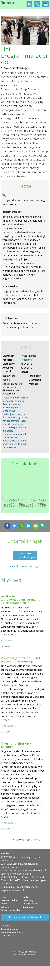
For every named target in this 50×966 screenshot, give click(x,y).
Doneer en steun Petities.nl (25, 917)
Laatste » (37, 840)
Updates (27, 897)
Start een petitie (9, 900)
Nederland (26, 359)
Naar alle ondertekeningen (25, 566)
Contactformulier (9, 929)
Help (3, 897)
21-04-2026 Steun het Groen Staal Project (22, 877)
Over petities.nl (30, 903)
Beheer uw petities (10, 910)
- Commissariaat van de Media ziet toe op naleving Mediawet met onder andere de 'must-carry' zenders (14, 441)
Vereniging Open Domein (25, 954)
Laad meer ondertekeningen (25, 555)
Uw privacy (28, 900)
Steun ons (28, 907)
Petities (4, 903)
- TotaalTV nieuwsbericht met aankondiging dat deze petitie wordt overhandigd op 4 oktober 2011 (15, 404)
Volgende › (25, 840)
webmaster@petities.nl (12, 932)
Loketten (5, 907)
